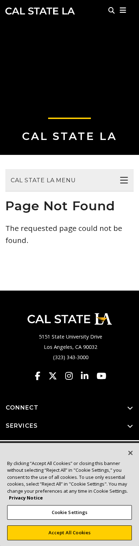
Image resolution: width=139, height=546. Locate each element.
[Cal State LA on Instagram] (72, 376)
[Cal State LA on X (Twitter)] (56, 376)
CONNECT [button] (22, 407)
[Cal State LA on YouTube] (101, 376)
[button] (123, 10)
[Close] (130, 453)
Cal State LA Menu (43, 180)
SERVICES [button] (22, 425)
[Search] (111, 10)
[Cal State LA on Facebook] (41, 376)
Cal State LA (40, 11)
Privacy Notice (26, 497)
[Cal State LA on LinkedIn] (88, 376)
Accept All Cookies (69, 532)
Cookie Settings (70, 512)
